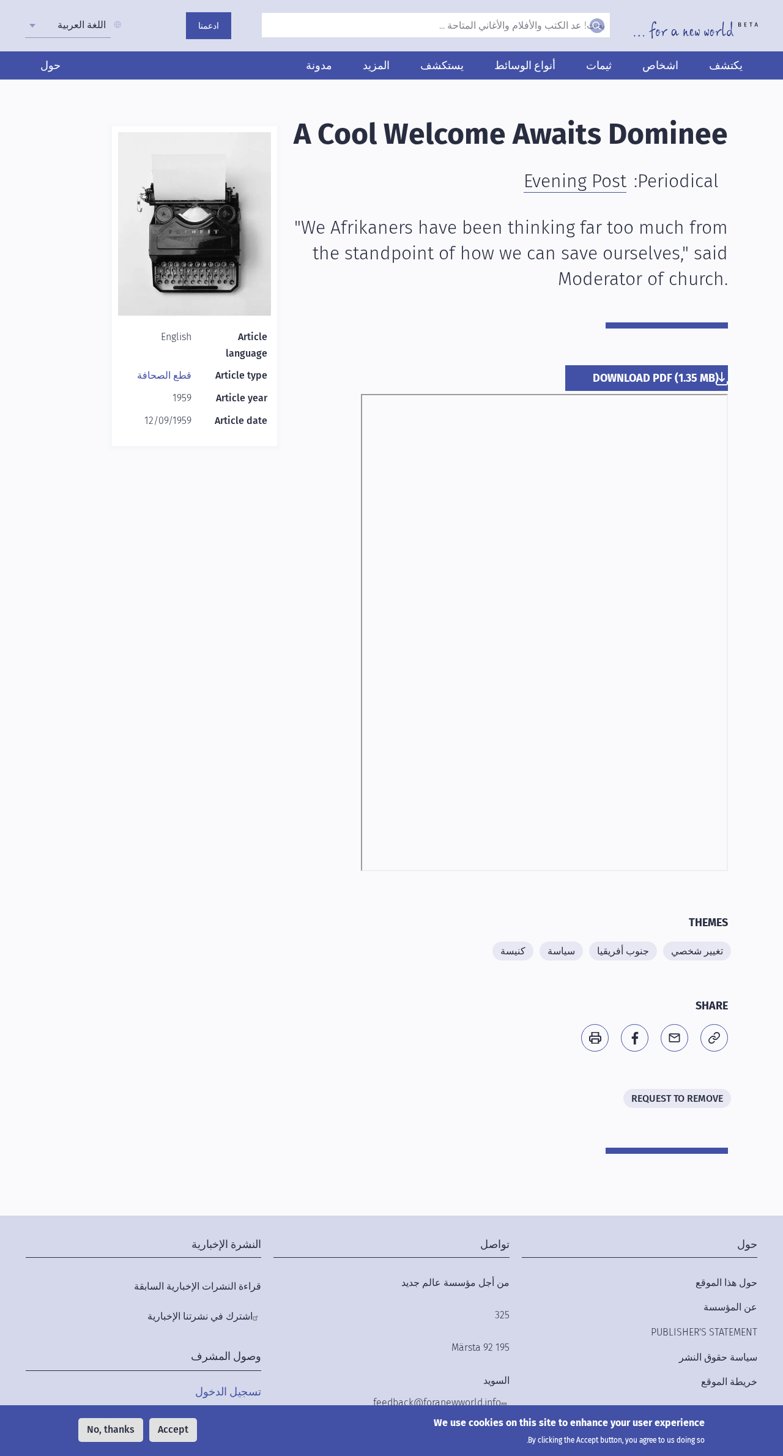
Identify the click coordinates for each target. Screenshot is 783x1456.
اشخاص (660, 65)
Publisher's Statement (704, 1332)
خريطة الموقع (729, 1381)
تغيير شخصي (697, 951)
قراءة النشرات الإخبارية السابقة (197, 1286)
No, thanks (111, 1429)
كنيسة (512, 951)
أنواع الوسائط (524, 65)
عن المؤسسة (730, 1307)
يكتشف (726, 65)
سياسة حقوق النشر (718, 1357)
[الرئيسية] (696, 30)
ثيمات (599, 65)
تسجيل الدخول (228, 1391)
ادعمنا (208, 26)
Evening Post (575, 181)
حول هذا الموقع (726, 1282)
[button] (714, 1038)
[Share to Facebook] (634, 1038)
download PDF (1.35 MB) (656, 378)
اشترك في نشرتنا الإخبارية (200, 1316)
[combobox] (68, 25)
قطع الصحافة (164, 375)
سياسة (561, 951)
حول (50, 65)
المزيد (376, 65)
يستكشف (442, 65)
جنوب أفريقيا (623, 951)
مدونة (319, 65)
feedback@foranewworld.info (437, 1402)
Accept (173, 1429)
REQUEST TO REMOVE (677, 1098)
